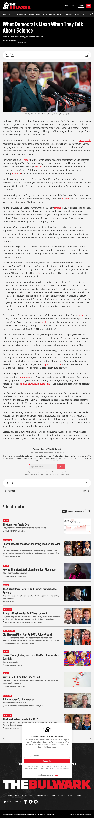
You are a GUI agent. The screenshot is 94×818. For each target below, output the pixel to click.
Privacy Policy (64, 768)
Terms (77, 814)
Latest (70, 511)
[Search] (91, 14)
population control (52, 364)
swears (57, 208)
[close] (69, 726)
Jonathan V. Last (11, 531)
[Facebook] (31, 802)
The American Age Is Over (16, 524)
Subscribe (47, 761)
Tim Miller (8, 556)
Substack (50, 814)
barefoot (39, 166)
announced (24, 377)
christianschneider (10, 41)
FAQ (73, 6)
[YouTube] (36, 802)
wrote (81, 315)
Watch (11, 14)
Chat (38, 14)
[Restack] (12, 55)
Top (64, 511)
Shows (31, 14)
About (85, 14)
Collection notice (85, 814)
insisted (65, 198)
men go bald (85, 140)
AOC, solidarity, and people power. (15, 573)
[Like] (7, 55)
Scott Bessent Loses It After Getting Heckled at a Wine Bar (31, 545)
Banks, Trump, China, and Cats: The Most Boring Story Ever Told (31, 657)
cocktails (16, 173)
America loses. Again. (10, 662)
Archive (77, 14)
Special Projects (49, 14)
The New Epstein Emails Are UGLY (20, 719)
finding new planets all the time (35, 383)
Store (66, 6)
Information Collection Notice (46, 768)
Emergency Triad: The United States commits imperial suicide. (24, 528)
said (44, 322)
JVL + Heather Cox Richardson (18, 699)
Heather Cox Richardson (25, 706)
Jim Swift (6, 602)
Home (5, 14)
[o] (77, 548)
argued (25, 160)
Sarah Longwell (11, 622)
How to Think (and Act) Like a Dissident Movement (29, 569)
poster (38, 273)
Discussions (79, 511)
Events (59, 14)
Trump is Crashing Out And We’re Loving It (25, 613)
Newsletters (21, 14)
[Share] (87, 55)
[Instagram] (25, 802)
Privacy (71, 814)
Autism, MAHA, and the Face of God (21, 677)
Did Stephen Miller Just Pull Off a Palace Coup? (27, 634)
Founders (68, 14)
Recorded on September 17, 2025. (15, 702)
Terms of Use (58, 766)
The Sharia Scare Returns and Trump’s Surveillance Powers (30, 591)
